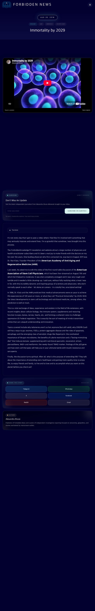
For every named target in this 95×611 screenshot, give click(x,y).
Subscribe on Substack (77, 211)
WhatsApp (68, 389)
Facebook (69, 396)
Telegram (26, 389)
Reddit (26, 402)
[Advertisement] (45, 49)
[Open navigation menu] (90, 5)
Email (69, 402)
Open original (86, 110)
